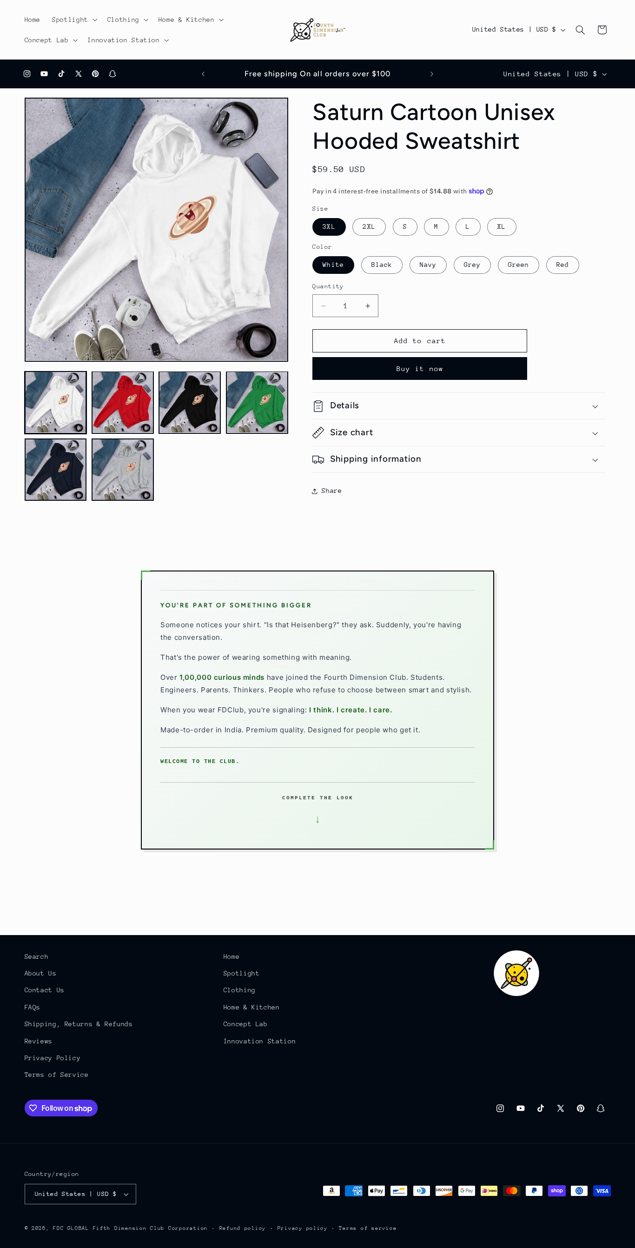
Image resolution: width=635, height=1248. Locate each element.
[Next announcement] (432, 74)
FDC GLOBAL (71, 1228)
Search (37, 956)
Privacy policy (303, 1228)
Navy (428, 265)
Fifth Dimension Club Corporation (150, 1228)
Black (381, 265)
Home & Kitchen (252, 1007)
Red (562, 265)
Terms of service (368, 1228)
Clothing (240, 990)
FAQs (33, 1007)
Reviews (39, 1041)
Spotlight (242, 973)
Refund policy (242, 1228)
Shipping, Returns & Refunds (79, 1024)
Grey (472, 265)
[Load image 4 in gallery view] (257, 402)
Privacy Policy (53, 1058)
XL (501, 227)
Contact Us (45, 990)
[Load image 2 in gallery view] (123, 402)
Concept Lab (246, 1024)
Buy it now (420, 368)
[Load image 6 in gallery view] (123, 469)
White (333, 265)
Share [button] (332, 490)
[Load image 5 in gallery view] (56, 469)
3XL (329, 227)
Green (518, 265)
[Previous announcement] (203, 74)
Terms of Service (57, 1075)
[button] (74, 19)
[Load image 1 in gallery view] (56, 402)
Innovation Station (260, 1041)
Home (232, 956)
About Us (41, 973)
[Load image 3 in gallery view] (190, 402)
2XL (369, 227)
